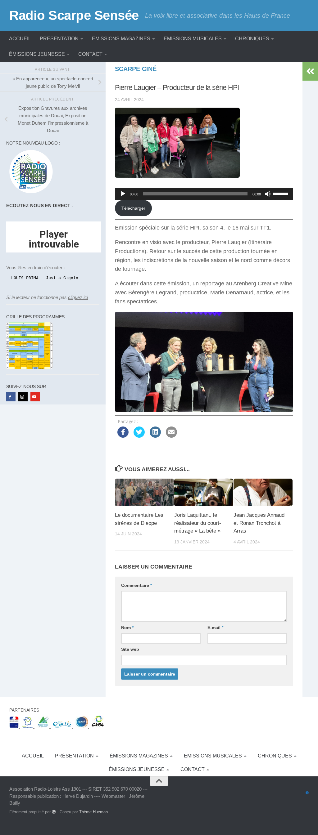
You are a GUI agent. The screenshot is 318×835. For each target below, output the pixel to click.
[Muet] (268, 194)
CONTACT (90, 54)
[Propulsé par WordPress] (54, 812)
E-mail (215, 627)
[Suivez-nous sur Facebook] (307, 793)
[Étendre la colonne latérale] (310, 71)
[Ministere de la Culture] (14, 726)
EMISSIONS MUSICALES (193, 38)
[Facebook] (11, 396)
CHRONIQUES (252, 38)
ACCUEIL (20, 38)
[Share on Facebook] (123, 435)
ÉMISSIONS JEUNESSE (37, 54)
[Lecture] (123, 194)
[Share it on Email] (171, 435)
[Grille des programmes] (29, 367)
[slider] (281, 193)
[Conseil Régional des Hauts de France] (28, 726)
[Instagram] (23, 396)
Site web (130, 649)
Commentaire (136, 585)
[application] (204, 194)
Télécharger (133, 208)
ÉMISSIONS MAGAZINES (121, 38)
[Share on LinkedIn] (155, 435)
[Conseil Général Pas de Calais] (44, 726)
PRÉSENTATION (59, 38)
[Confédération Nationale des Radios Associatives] (98, 726)
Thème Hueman (93, 812)
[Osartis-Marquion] (63, 726)
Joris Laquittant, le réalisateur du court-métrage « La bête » (197, 523)
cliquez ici (78, 297)
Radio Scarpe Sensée (74, 15)
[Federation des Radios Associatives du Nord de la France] (82, 726)
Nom (127, 627)
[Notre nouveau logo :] (29, 193)
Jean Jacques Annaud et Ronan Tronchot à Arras (259, 523)
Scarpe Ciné (136, 68)
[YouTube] (35, 396)
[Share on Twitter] (139, 435)
